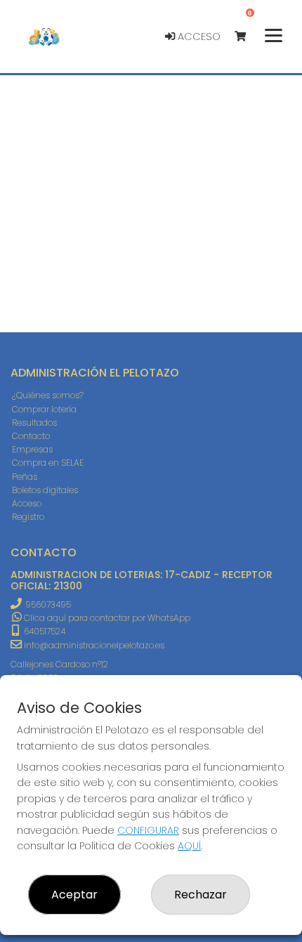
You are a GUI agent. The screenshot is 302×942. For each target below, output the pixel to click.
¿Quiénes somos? (48, 395)
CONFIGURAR (148, 830)
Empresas (32, 449)
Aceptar (74, 895)
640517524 (43, 631)
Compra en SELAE (48, 463)
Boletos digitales (45, 490)
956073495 (48, 604)
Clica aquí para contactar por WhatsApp (106, 618)
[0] (247, 37)
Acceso (198, 37)
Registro (28, 517)
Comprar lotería (44, 409)
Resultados (34, 423)
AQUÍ (189, 846)
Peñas (24, 477)
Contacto (31, 436)
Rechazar (200, 895)
